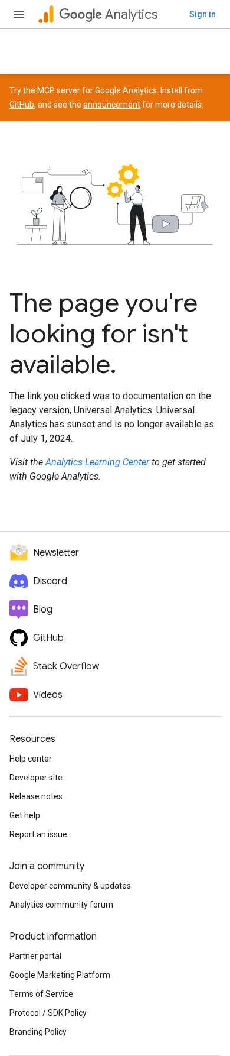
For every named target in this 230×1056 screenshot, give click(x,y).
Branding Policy (38, 1031)
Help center (30, 758)
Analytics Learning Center (97, 462)
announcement (111, 104)
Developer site (36, 777)
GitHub (21, 104)
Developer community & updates (70, 885)
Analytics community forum (61, 904)
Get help (24, 815)
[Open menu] (19, 14)
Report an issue (38, 834)
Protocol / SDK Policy (48, 1013)
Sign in (202, 14)
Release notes (36, 796)
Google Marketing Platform (59, 975)
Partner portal (35, 956)
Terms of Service (41, 994)
